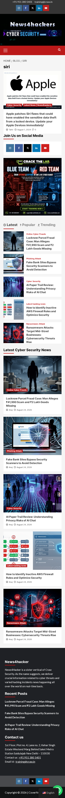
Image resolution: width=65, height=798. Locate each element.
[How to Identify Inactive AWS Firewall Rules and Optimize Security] (13, 309)
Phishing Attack (33, 259)
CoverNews (36, 792)
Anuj (11, 410)
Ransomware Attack (35, 324)
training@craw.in (43, 1)
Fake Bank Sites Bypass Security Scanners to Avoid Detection (41, 266)
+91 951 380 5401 (22, 1)
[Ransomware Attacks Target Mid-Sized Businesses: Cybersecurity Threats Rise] (13, 332)
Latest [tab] (12, 225)
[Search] (59, 50)
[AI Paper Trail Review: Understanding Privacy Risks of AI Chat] (13, 286)
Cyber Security (14, 105)
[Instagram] (19, 8)
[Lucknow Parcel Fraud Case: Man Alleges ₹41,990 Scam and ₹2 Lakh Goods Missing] (13, 241)
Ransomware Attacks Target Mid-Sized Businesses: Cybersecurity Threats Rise (40, 335)
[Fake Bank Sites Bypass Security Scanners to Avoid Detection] (13, 263)
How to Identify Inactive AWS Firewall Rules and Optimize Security (41, 311)
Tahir (11, 129)
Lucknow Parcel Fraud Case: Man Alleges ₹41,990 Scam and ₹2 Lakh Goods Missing (32, 402)
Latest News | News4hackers (37, 105)
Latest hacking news (35, 304)
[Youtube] (46, 8)
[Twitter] (32, 8)
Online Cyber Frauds (36, 234)
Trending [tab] (47, 225)
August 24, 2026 (24, 410)
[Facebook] (26, 8)
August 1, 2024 (24, 129)
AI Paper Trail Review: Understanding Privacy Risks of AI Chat (41, 288)
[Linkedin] (39, 8)
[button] (6, 50)
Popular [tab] (28, 225)
